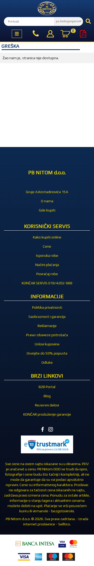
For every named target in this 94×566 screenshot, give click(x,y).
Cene (47, 246)
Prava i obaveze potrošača (47, 335)
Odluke (47, 362)
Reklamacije (47, 326)
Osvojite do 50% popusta (47, 353)
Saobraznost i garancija (47, 316)
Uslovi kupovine (47, 344)
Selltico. (64, 524)
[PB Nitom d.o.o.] (47, 8)
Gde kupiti (47, 210)
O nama (47, 201)
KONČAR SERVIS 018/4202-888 (47, 283)
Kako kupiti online (47, 237)
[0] (65, 34)
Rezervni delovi (47, 405)
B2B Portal (47, 387)
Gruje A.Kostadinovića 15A (47, 192)
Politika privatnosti (47, 307)
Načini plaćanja (47, 265)
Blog (47, 396)
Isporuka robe (47, 255)
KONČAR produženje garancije (47, 414)
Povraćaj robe (47, 274)
